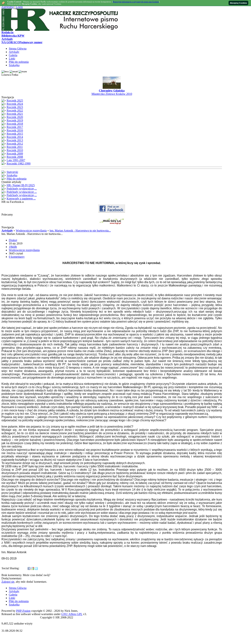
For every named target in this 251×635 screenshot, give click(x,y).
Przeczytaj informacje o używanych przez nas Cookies (136, 2)
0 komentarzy (17, 256)
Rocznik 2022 (15, 110)
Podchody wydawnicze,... (22, 188)
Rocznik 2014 (15, 137)
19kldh (13, 246)
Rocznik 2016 (15, 130)
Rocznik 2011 (15, 146)
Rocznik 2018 (15, 123)
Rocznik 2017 (15, 127)
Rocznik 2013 (15, 140)
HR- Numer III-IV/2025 (21, 185)
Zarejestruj (7, 6)
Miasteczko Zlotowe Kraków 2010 (112, 93)
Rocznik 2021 (15, 113)
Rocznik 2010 (15, 150)
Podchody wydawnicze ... (22, 191)
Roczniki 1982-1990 (19, 163)
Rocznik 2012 (15, 143)
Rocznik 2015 (15, 133)
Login (19, 6)
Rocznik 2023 (15, 107)
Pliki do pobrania (16, 178)
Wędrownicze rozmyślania (31, 230)
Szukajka (12, 175)
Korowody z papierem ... (21, 198)
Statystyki (12, 172)
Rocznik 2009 (15, 153)
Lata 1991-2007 (16, 160)
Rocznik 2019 (15, 120)
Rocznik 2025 (15, 100)
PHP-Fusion (23, 610)
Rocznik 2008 (15, 156)
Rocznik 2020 (15, 117)
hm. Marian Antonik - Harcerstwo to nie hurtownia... (80, 230)
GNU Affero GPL (71, 614)
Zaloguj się (7, 581)
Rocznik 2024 (15, 103)
